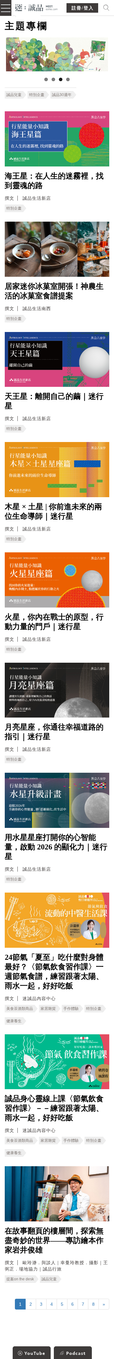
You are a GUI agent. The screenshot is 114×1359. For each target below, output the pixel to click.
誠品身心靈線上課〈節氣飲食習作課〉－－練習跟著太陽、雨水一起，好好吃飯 (54, 1108)
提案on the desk (20, 1279)
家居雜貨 (48, 1008)
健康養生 (14, 1021)
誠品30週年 (62, 95)
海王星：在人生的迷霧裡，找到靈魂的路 (54, 181)
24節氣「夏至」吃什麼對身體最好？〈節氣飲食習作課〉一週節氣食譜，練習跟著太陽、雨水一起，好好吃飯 (54, 971)
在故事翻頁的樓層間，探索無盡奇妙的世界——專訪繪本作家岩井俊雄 (54, 1240)
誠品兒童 (14, 95)
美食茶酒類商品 (19, 1008)
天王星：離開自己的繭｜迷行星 (54, 401)
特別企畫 (36, 95)
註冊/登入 (83, 8)
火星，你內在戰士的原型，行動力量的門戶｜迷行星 (54, 622)
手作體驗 (71, 1008)
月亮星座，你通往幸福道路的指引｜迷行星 (54, 732)
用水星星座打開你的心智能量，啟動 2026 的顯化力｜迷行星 (56, 847)
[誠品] (37, 7)
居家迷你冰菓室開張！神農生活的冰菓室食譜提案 (54, 291)
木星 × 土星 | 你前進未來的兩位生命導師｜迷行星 (53, 511)
